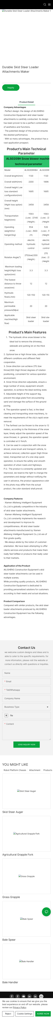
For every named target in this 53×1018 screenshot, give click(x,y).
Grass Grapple (11, 897)
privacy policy (19, 1007)
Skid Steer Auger (12, 812)
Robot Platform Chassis (15, 770)
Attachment (34, 770)
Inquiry (11, 87)
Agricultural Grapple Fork (17, 854)
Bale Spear (9, 939)
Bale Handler (10, 982)
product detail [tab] (26, 102)
